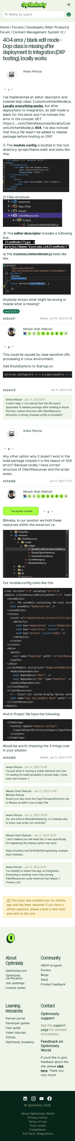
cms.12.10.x (11, 311)
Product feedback (53, 984)
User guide (13, 1028)
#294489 (9, 757)
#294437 (9, 318)
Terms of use (37, 1121)
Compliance (37, 1129)
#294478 (9, 390)
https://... (10, 123)
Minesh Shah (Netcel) (37, 329)
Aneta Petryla (32, 71)
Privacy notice (37, 1117)
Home (4, 27)
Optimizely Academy (20, 1042)
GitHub (10, 1037)
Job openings (15, 983)
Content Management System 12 (38, 32)
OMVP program (51, 965)
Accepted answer (21, 511)
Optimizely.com (16, 970)
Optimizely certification (14, 977)
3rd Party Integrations (37, 1133)
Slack (44, 979)
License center (16, 988)
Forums (17, 27)
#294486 (9, 481)
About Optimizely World (37, 1113)
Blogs (44, 975)
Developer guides (18, 1023)
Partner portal (15, 1018)
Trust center (37, 1125)
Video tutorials (16, 1032)
